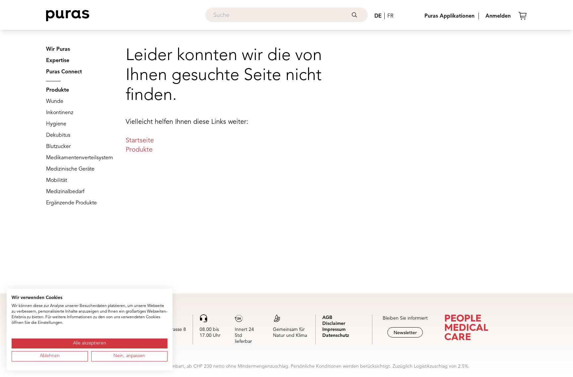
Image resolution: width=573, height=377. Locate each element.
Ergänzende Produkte (71, 203)
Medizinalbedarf (65, 191)
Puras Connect (64, 72)
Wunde (54, 101)
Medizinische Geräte (70, 169)
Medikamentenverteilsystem (79, 158)
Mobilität (56, 180)
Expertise (57, 60)
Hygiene (56, 124)
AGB (327, 317)
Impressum (334, 329)
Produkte (57, 90)
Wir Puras (58, 49)
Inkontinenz (59, 112)
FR (390, 16)
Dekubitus (58, 135)
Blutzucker (58, 146)
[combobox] (286, 15)
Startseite (140, 140)
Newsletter (405, 333)
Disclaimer (333, 323)
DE (378, 16)
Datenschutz (335, 335)
